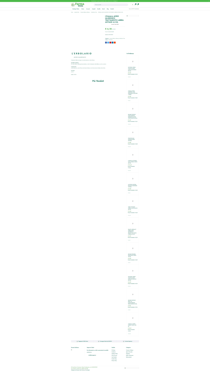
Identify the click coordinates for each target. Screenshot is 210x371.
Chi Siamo (113, 350)
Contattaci (137, 8)
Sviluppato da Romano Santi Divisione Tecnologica (80, 370)
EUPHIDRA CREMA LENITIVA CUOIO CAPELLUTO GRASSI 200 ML (132, 69)
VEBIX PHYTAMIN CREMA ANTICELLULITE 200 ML (132, 208)
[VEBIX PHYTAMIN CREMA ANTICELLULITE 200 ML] (132, 201)
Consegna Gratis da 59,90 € (106, 341)
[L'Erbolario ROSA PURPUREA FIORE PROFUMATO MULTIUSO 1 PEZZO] (132, 85)
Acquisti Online (76, 12)
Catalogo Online (115, 353)
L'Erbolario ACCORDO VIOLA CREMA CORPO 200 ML (132, 162)
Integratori (128, 353)
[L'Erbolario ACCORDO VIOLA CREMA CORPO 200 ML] (132, 155)
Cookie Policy (114, 358)
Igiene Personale (129, 352)
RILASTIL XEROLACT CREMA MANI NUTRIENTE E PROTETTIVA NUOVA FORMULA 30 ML (132, 232)
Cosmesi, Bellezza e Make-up (85, 12)
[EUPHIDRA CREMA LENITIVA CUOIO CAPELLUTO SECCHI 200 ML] (132, 271)
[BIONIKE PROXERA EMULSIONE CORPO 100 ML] (132, 248)
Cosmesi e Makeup (129, 350)
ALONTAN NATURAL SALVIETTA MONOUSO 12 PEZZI (132, 186)
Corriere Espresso (128, 341)
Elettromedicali (128, 357)
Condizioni (114, 352)
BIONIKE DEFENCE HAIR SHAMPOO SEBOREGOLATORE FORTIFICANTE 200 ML (132, 116)
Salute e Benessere (129, 355)
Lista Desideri (114, 357)
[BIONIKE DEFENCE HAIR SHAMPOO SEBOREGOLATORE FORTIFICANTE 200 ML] (132, 108)
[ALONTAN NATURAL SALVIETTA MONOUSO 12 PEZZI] (132, 178)
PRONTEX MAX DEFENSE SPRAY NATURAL (131, 139)
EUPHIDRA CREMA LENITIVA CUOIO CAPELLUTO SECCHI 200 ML (132, 278)
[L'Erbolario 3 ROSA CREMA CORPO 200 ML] (132, 318)
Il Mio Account (114, 355)
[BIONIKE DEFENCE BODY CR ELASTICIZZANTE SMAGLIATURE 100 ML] (132, 294)
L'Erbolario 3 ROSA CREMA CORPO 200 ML (132, 325)
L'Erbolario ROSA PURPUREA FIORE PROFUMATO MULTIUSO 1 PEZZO (132, 92)
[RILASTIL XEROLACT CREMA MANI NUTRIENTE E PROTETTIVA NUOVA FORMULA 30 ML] (132, 223)
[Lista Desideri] (109, 34)
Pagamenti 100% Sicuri (83, 341)
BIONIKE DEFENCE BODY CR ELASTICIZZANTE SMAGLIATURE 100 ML (132, 302)
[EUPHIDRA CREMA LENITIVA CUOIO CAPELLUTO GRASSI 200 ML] (132, 61)
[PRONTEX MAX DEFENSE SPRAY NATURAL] (132, 132)
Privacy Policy (114, 360)
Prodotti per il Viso (94, 12)
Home (72, 12)
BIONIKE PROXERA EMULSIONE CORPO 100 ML (132, 255)
